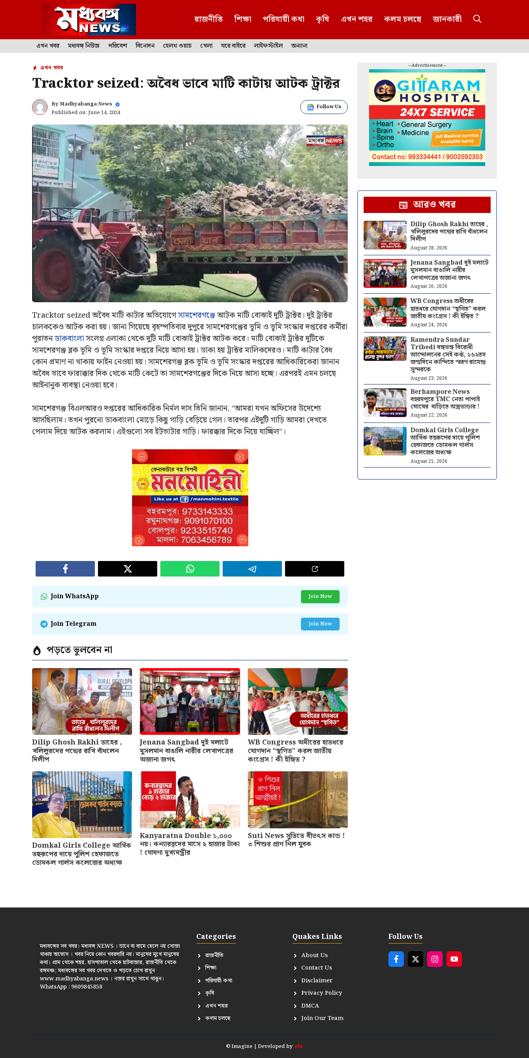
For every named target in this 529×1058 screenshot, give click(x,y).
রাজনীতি (208, 19)
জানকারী (447, 19)
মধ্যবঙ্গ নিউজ (84, 46)
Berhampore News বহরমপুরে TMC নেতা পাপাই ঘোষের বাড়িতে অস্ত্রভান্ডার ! (445, 399)
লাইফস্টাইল (268, 46)
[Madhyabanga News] (89, 19)
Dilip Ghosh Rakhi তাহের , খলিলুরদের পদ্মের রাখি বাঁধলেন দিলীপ (77, 751)
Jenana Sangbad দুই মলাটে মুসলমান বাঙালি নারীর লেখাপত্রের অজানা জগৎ (186, 751)
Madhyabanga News (86, 104)
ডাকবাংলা (69, 338)
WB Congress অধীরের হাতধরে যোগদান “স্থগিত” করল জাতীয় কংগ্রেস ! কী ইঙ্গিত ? (295, 751)
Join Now (320, 596)
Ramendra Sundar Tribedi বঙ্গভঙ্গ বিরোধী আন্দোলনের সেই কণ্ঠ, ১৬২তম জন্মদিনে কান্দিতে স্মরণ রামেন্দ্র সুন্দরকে (448, 355)
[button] (477, 19)
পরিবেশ (117, 46)
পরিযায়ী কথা (283, 19)
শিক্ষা (242, 19)
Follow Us (329, 107)
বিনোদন (145, 46)
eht (299, 1046)
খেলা (206, 46)
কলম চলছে (402, 19)
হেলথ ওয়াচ (177, 46)
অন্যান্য (299, 46)
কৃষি (322, 19)
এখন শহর (357, 19)
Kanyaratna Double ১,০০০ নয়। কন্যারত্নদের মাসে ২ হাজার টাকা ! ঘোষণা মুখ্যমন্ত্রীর (190, 844)
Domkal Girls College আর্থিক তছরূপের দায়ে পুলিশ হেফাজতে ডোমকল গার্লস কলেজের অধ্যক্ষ (81, 854)
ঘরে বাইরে (233, 46)
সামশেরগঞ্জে (196, 315)
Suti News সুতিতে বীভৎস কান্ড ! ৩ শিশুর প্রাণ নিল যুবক (296, 840)
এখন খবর (47, 46)
